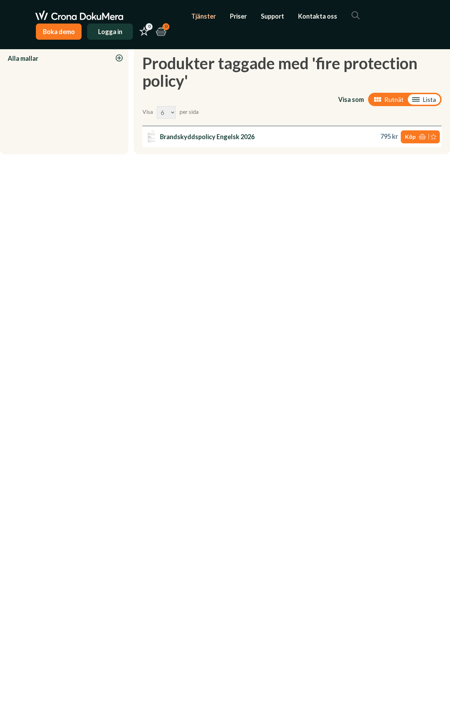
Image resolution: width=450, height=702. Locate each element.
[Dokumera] (79, 16)
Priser (238, 16)
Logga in (110, 31)
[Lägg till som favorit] (434, 136)
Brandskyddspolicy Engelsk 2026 (207, 136)
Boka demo (59, 31)
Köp (410, 136)
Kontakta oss (317, 16)
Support (272, 16)
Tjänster (203, 16)
